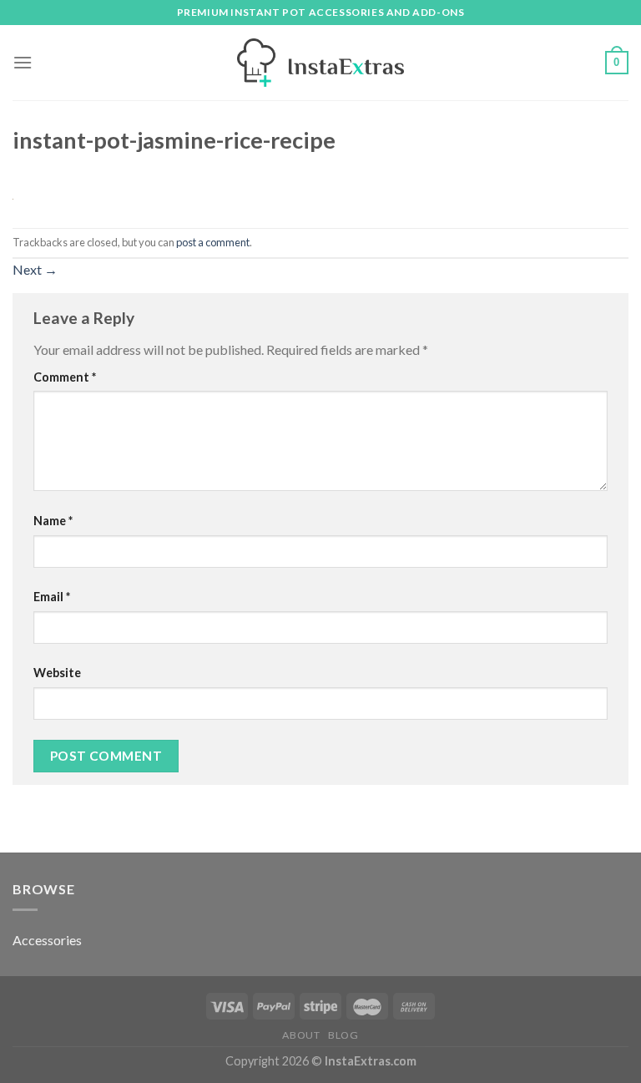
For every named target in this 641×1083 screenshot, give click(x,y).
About (301, 1035)
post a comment (213, 242)
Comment (64, 377)
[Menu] (23, 62)
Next (35, 269)
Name (53, 521)
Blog (343, 1035)
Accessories (47, 940)
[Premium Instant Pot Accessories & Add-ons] (320, 62)
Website (57, 672)
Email (51, 597)
